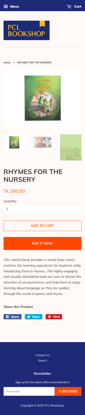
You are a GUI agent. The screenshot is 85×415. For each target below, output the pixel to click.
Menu (14, 6)
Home (7, 62)
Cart (77, 6)
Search (42, 360)
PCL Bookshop (54, 405)
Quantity (10, 201)
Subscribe (68, 391)
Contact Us (42, 355)
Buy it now (42, 243)
